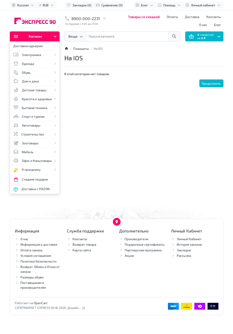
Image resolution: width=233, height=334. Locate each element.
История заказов (189, 244)
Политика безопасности (38, 261)
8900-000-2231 (85, 18)
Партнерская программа (143, 250)
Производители (136, 239)
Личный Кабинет (189, 239)
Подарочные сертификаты (145, 244)
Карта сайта (82, 250)
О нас (203, 25)
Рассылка (184, 256)
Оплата (172, 17)
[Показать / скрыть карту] (117, 222)
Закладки (184, 250)
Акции (129, 256)
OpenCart (41, 303)
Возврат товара (84, 244)
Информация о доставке (38, 244)
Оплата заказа (31, 250)
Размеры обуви (31, 277)
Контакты (213, 17)
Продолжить (211, 83)
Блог (217, 25)
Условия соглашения (35, 256)
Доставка (192, 17)
